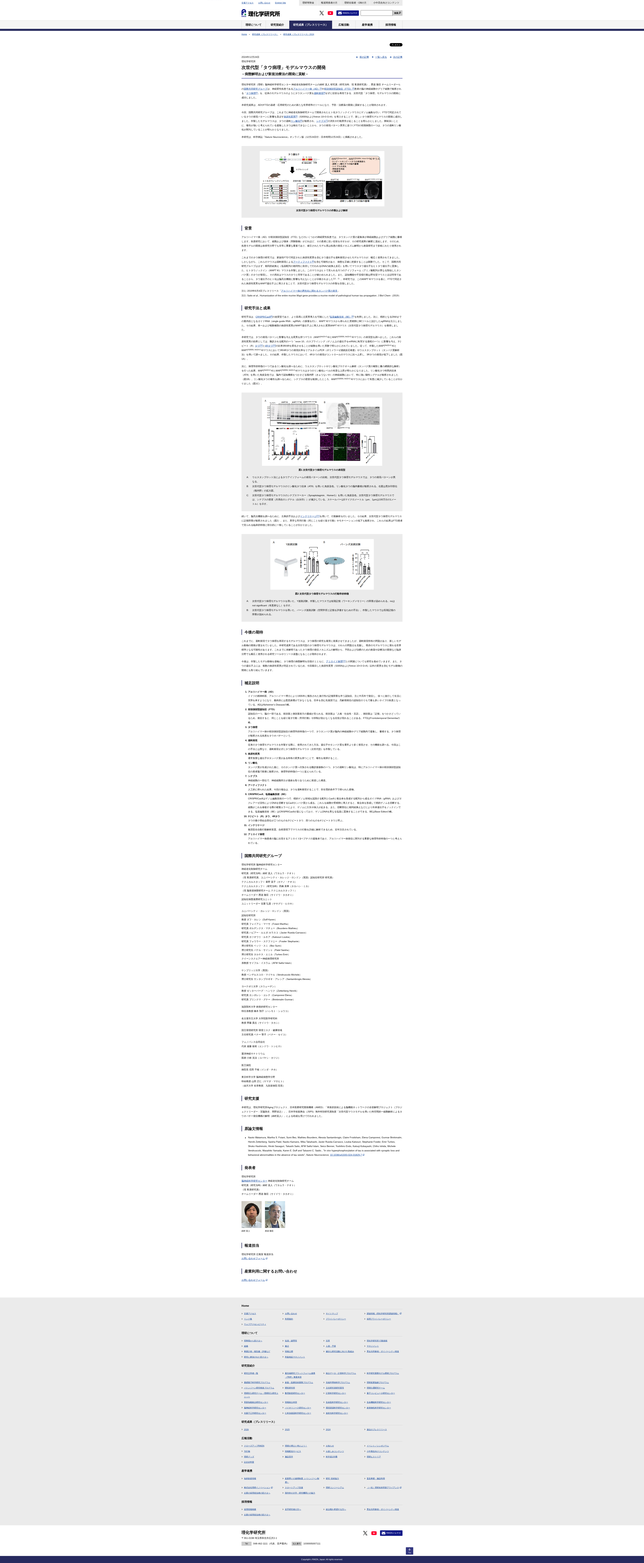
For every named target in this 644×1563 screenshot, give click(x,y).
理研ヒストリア (374, 1457)
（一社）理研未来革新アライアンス (383, 1487)
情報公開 (289, 1351)
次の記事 (397, 57)
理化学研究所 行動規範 (377, 1341)
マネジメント (373, 1346)
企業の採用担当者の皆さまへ (257, 1493)
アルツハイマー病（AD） (307, 88)
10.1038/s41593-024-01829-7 (346, 1155)
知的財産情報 (250, 1478)
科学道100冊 (331, 1457)
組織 (246, 1346)
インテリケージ (310, 516)
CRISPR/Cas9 (264, 316)
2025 (287, 1429)
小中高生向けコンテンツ (386, 2)
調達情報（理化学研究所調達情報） (383, 1313)
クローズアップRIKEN (254, 1446)
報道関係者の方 (329, 2)
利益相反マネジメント (295, 1357)
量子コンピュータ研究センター (381, 1393)
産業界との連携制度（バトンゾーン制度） (302, 1480)
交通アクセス (247, 3)
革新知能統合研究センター (256, 1402)
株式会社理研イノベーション (257, 1487)
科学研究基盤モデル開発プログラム (383, 1373)
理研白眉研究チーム (376, 1388)
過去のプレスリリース (377, 1429)
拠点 (287, 1346)
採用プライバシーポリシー (379, 1319)
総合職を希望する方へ (336, 1509)
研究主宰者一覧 (251, 1373)
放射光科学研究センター (337, 1413)
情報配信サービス (293, 1451)
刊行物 (247, 1451)
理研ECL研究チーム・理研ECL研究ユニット (261, 1395)
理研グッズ (249, 1457)
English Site (280, 3)
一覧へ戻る (381, 57)
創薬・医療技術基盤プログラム (299, 1382)
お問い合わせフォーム (253, 1258)
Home (244, 34)
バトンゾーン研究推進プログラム (259, 1388)
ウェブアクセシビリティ (255, 1324)
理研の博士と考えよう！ (296, 1446)
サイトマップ (332, 1313)
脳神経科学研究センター (254, 1180)
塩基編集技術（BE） (342, 316)
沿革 (328, 1341)
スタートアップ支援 (294, 1487)
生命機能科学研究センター (379, 1402)
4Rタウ (270, 345)
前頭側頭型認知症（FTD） (339, 88)
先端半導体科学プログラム (338, 1382)
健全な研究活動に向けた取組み (340, 1351)
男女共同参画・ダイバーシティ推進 (383, 1351)
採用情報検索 (250, 1509)
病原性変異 (291, 116)
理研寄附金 (308, 2)
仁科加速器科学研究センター (298, 1413)
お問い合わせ (264, 3)
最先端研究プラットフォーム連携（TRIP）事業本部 (300, 1375)
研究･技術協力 (332, 1478)
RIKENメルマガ (350, 13)
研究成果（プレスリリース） (265, 34)
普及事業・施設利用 (376, 1478)
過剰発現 (319, 93)
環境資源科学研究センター (338, 1408)
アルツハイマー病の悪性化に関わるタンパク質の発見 (309, 290)
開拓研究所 (290, 1388)
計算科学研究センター (336, 1393)
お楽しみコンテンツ (335, 1451)
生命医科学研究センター (337, 1402)
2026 (246, 1429)
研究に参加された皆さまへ (256, 1357)
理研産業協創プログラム (378, 1382)
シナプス (322, 121)
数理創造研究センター (295, 1393)
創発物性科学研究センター (379, 1408)
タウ (259, 345)
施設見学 (289, 1457)
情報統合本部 (291, 1402)
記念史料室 (249, 1462)
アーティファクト (303, 261)
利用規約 (289, 1319)
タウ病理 (252, 93)
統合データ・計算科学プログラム (341, 1373)
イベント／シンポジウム (378, 1446)
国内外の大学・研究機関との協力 (300, 1493)
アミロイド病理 (335, 661)
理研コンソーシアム (335, 1487)
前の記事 (364, 57)
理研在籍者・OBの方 (355, 2)
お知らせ (330, 1446)
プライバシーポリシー (336, 1319)
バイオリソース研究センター (298, 1408)
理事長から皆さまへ (253, 1341)
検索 (396, 13)
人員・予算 (331, 1346)
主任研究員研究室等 (335, 1388)
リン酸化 (296, 121)
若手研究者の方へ (293, 1509)
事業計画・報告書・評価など (257, 1351)
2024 (328, 1429)
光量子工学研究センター (255, 1413)
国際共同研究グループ (255, 88)
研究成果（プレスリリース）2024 (298, 34)
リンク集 (248, 1319)
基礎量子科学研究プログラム (257, 1382)
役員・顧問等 (291, 1341)
